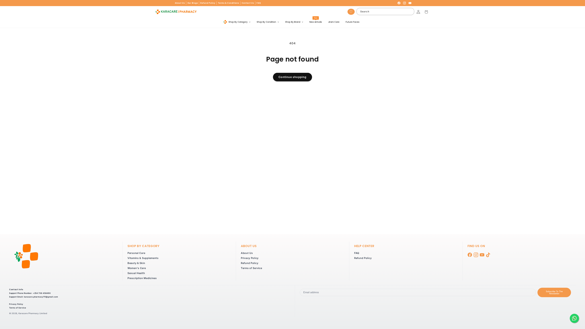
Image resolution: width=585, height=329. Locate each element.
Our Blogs (192, 3)
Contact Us (248, 3)
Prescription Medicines (142, 278)
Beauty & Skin (136, 263)
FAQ (259, 3)
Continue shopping (292, 77)
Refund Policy (207, 3)
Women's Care (137, 268)
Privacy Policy (250, 258)
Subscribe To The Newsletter (554, 292)
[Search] (410, 12)
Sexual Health (136, 273)
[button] (426, 12)
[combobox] (385, 11)
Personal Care (136, 253)
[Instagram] (404, 3)
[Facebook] (399, 3)
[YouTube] (410, 3)
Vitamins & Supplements (143, 258)
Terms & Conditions (228, 3)
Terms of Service (251, 268)
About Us (180, 3)
